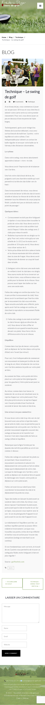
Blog (11, 568)
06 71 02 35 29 (12, 681)
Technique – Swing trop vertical (35, 584)
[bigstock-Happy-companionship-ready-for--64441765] (22, 72)
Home (4, 37)
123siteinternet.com (11, 696)
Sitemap (26, 698)
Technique (31, 102)
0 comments (19, 102)
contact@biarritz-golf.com (32, 681)
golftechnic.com (18, 562)
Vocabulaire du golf (11, 583)
